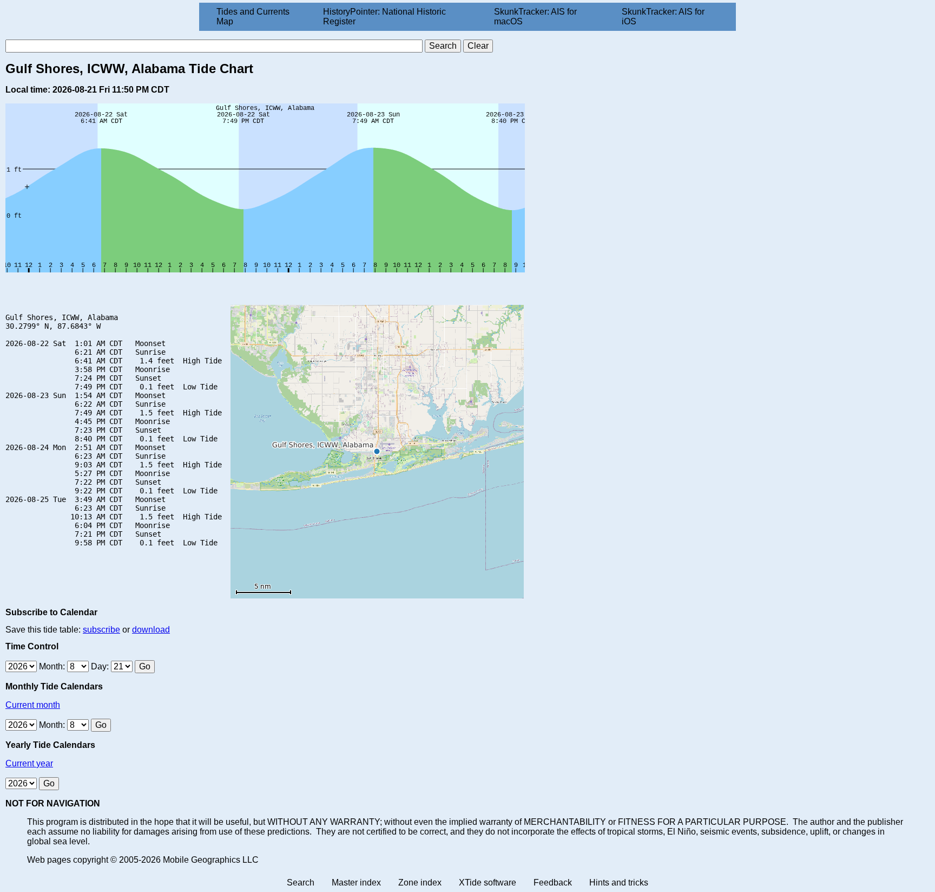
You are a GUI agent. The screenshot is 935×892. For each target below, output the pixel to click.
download (151, 629)
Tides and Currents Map (252, 16)
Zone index (420, 882)
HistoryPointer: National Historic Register (384, 16)
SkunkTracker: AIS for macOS (535, 16)
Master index (356, 882)
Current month (32, 704)
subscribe (101, 629)
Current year (29, 763)
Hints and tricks (618, 882)
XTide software (487, 882)
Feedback (553, 882)
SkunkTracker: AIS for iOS (663, 16)
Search (300, 882)
